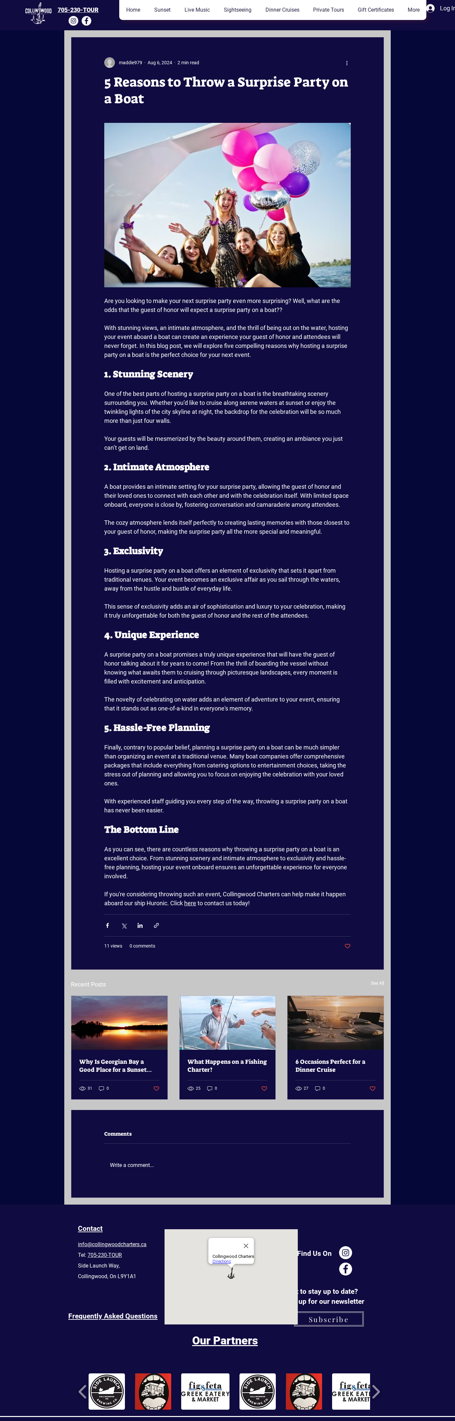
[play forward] (375, 1391)
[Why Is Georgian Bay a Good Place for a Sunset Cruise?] (119, 1023)
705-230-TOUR (78, 9)
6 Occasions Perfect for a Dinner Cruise (330, 1066)
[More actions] (347, 63)
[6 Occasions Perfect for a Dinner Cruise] (335, 1023)
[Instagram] (73, 21)
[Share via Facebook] (107, 925)
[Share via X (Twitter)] (124, 925)
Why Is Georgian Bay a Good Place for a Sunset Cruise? (113, 1066)
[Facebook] (86, 21)
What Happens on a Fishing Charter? (227, 1066)
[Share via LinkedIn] (140, 925)
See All (377, 983)
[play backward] (82, 1391)
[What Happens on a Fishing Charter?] (228, 1023)
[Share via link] (156, 925)
